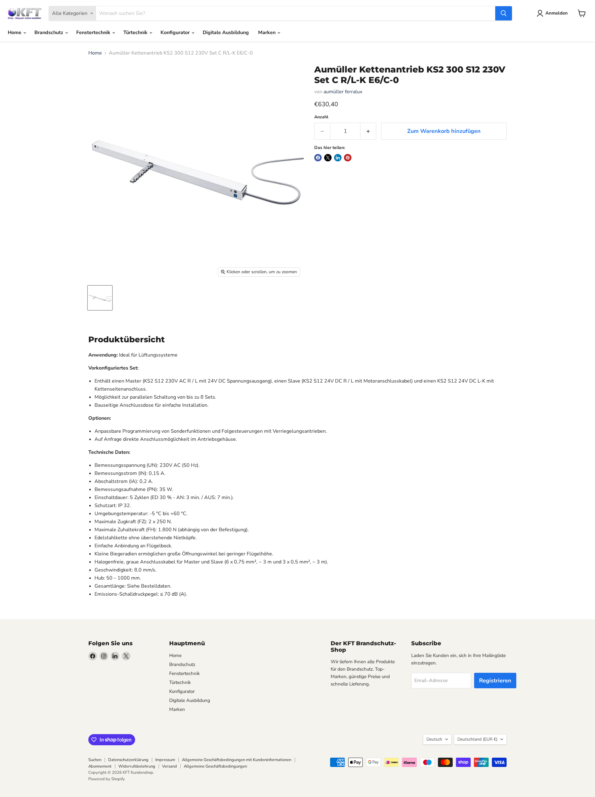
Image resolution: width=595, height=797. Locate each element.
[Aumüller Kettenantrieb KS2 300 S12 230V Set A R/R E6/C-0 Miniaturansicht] (100, 298)
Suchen (94, 760)
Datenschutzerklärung (128, 760)
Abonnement (100, 766)
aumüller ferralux (343, 91)
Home (15, 32)
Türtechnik (136, 32)
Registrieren (495, 680)
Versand (169, 766)
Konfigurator (176, 32)
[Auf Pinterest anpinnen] (347, 157)
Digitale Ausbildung (226, 32)
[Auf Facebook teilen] (318, 157)
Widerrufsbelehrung (136, 766)
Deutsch (434, 739)
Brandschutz (49, 32)
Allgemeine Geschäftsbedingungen (215, 766)
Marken (267, 32)
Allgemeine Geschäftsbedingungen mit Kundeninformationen (236, 760)
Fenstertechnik (94, 32)
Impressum (165, 760)
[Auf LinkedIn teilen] (338, 157)
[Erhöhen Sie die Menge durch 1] (368, 131)
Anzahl (321, 117)
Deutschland (477, 739)
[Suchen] (503, 13)
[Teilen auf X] (328, 157)
